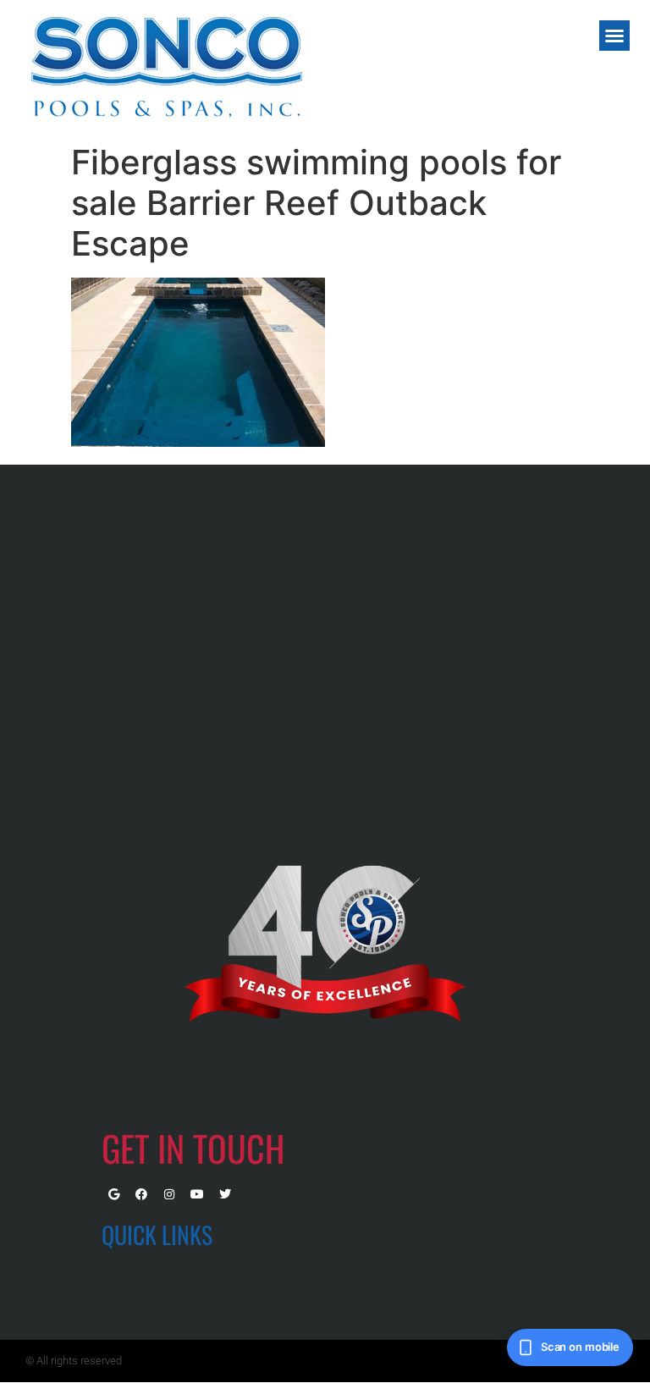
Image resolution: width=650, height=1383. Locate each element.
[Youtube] (197, 1194)
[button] (614, 35)
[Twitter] (225, 1194)
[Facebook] (141, 1194)
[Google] (113, 1194)
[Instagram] (169, 1194)
